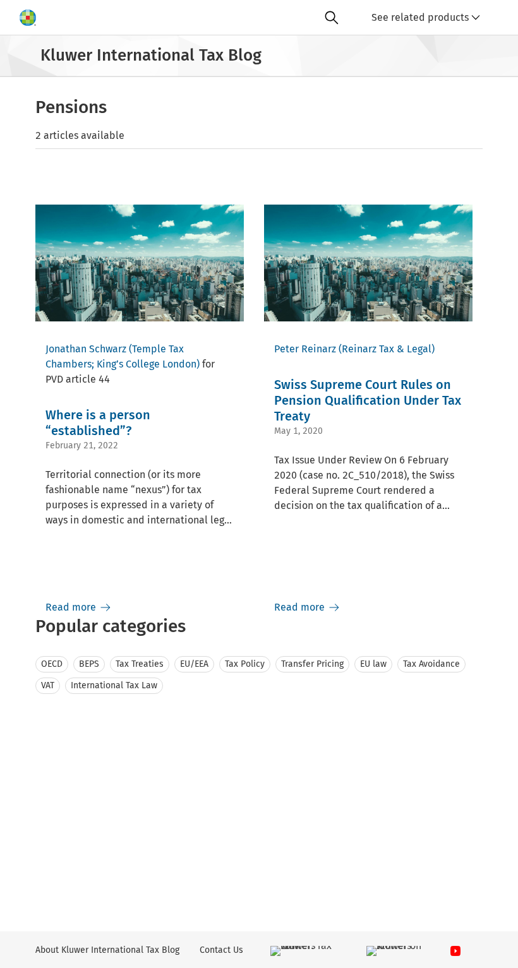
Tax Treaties (140, 664)
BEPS (89, 664)
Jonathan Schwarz (85, 349)
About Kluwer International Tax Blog (107, 950)
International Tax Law (114, 685)
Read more (72, 607)
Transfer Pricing (312, 664)
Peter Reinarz (305, 349)
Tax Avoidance (431, 664)
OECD (52, 664)
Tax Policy (245, 664)
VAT (47, 685)
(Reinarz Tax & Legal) (387, 349)
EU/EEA (194, 664)
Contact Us (221, 950)
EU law (373, 664)
